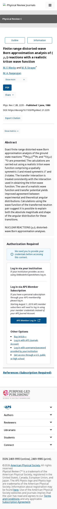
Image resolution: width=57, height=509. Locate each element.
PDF (7, 87)
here (16, 489)
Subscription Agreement (16, 502)
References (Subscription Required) (27, 372)
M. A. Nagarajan (12, 73)
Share (8, 94)
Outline (14, 40)
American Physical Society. (25, 465)
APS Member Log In (26, 320)
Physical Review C (12, 18)
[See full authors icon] (15, 79)
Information (40, 40)
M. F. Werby (9, 67)
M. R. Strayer (28, 67)
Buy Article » (20, 336)
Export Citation (12, 118)
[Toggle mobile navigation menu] (50, 5)
